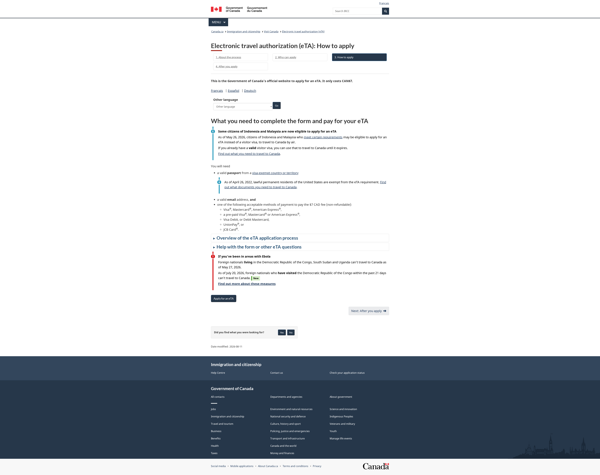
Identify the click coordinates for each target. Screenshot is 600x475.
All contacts (218, 397)
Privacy (317, 466)
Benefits (216, 438)
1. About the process (228, 57)
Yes (282, 332)
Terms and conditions (295, 466)
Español (233, 91)
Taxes (214, 453)
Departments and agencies (286, 397)
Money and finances (282, 453)
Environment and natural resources (291, 409)
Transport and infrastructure (287, 438)
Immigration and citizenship (243, 31)
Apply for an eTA (224, 298)
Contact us (276, 372)
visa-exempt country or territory (275, 173)
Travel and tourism (222, 424)
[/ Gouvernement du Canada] (239, 10)
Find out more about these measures (247, 284)
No (290, 332)
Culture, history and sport (285, 424)
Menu (217, 22)
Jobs (213, 409)
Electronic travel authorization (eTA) (303, 31)
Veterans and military (342, 424)
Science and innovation (343, 409)
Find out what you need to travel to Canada (249, 154)
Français (217, 91)
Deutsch (250, 91)
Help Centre (218, 372)
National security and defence (288, 416)
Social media (218, 466)
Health (215, 446)
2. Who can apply (285, 57)
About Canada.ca (268, 466)
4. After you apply (227, 66)
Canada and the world (283, 446)
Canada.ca (217, 31)
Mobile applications (241, 466)
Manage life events (341, 438)
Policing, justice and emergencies (290, 431)
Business (216, 431)
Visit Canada (271, 31)
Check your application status (347, 372)
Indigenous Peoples (341, 416)
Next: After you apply (366, 311)
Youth (333, 431)
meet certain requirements (323, 137)
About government (341, 397)
